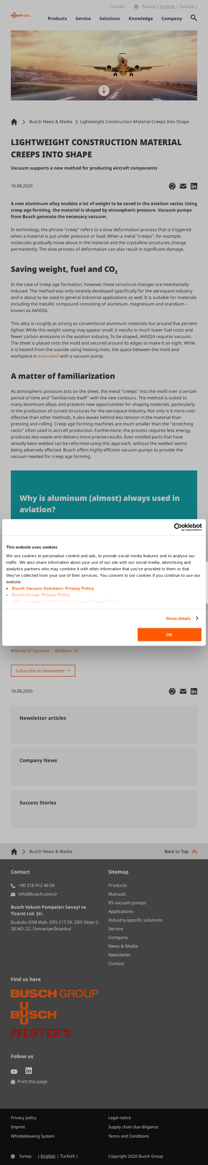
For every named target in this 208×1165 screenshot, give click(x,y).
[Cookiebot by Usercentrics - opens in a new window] (178, 527)
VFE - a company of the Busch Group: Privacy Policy (65, 601)
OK (169, 634)
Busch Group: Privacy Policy (41, 594)
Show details (178, 618)
